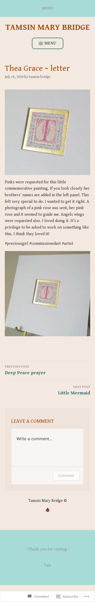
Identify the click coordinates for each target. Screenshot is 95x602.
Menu (50, 43)
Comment (66, 475)
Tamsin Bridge (39, 77)
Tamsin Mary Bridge (47, 27)
